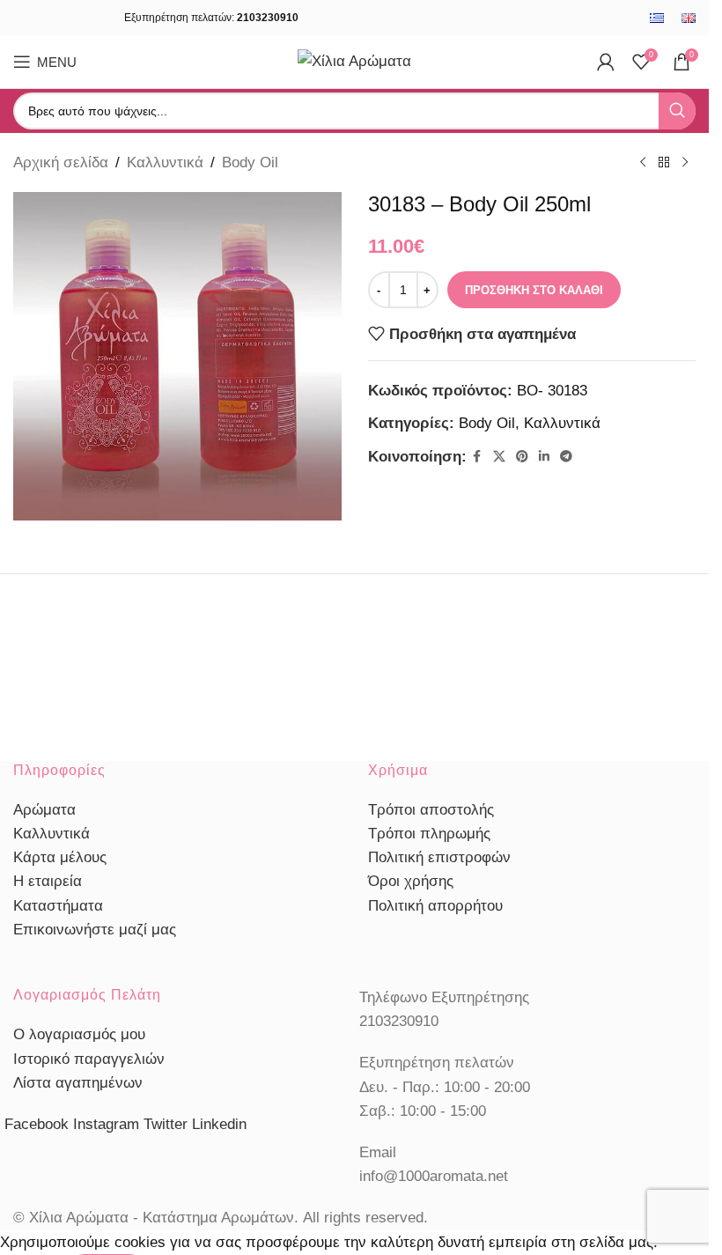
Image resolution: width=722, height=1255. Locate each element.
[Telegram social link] (566, 457)
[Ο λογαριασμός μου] (605, 61)
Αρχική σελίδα (60, 162)
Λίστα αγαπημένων (78, 1082)
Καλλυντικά (165, 162)
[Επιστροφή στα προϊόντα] (663, 162)
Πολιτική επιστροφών (439, 857)
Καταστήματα (58, 905)
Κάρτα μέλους (60, 857)
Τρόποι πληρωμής (429, 833)
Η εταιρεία (47, 881)
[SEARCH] (677, 110)
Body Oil (250, 162)
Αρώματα (44, 809)
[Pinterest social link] (522, 457)
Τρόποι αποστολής (431, 809)
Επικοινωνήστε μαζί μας (94, 929)
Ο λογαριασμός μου (79, 1034)
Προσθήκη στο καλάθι (534, 290)
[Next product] (685, 162)
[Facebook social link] (477, 457)
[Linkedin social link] (544, 457)
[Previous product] (642, 162)
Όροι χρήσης (410, 881)
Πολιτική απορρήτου (435, 905)
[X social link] (499, 457)
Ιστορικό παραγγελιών (89, 1059)
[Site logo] (354, 60)
